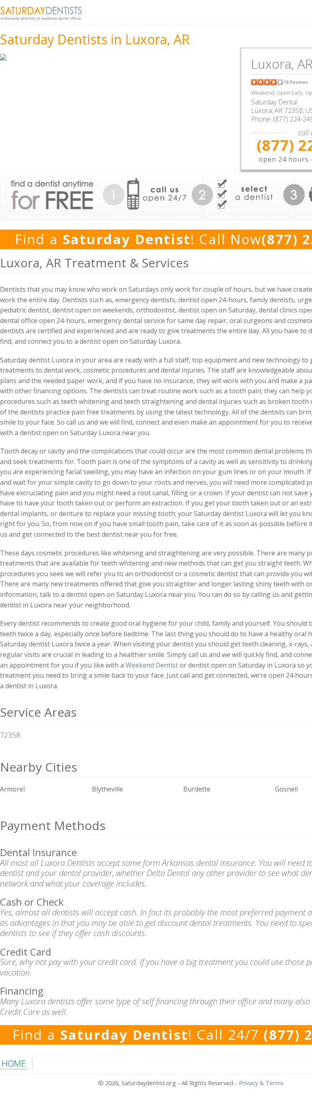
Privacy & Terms (261, 1083)
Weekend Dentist (152, 665)
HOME (14, 1063)
